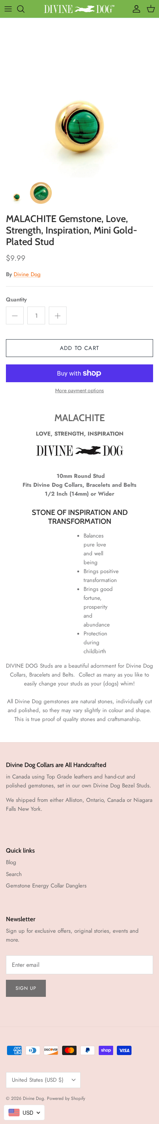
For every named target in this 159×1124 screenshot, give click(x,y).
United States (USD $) (38, 1080)
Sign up (26, 988)
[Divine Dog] (80, 9)
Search (14, 874)
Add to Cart (79, 348)
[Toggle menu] (8, 9)
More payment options (79, 390)
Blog (11, 862)
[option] (79, 98)
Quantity (16, 300)
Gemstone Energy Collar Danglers (46, 886)
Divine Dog (27, 274)
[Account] (134, 9)
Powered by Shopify (66, 1098)
